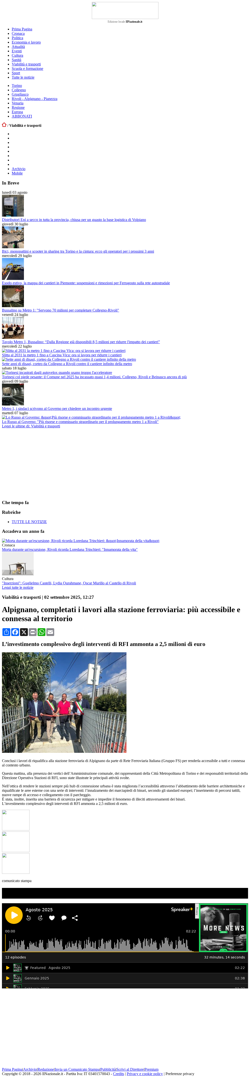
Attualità (18, 47)
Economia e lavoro (26, 42)
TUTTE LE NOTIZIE (29, 522)
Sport (16, 73)
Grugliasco (20, 94)
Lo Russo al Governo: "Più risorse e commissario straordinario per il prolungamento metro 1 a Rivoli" (80, 422)
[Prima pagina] (4, 125)
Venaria (17, 103)
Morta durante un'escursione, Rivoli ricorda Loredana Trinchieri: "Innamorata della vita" (70, 549)
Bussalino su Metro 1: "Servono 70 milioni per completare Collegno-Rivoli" (60, 310)
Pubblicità (108, 1069)
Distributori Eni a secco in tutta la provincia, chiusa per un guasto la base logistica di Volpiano (74, 220)
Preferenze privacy (180, 1074)
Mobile (17, 173)
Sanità (16, 60)
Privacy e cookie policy (145, 1074)
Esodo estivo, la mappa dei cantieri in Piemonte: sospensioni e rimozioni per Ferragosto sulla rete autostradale (86, 283)
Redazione (46, 1069)
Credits (118, 1074)
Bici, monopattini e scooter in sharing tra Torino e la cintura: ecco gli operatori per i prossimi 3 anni (78, 251)
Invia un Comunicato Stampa (77, 1069)
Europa (17, 112)
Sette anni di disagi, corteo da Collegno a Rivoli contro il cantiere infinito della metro (67, 364)
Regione (18, 107)
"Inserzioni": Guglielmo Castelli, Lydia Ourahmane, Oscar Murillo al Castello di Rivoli (69, 583)
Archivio (18, 169)
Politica (17, 38)
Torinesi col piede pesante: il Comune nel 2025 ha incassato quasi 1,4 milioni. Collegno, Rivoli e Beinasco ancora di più (94, 377)
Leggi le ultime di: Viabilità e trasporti (31, 426)
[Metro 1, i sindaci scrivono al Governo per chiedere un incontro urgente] (13, 404)
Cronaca (18, 33)
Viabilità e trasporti (26, 64)
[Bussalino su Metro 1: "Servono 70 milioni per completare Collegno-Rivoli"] (13, 306)
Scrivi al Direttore (130, 1069)
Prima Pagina (22, 29)
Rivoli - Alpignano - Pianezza (34, 99)
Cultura (17, 55)
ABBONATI (22, 116)
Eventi (17, 51)
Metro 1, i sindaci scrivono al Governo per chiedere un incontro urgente (57, 408)
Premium (151, 1069)
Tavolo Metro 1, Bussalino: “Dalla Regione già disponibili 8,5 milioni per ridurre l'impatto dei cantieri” (81, 342)
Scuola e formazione (27, 68)
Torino (17, 85)
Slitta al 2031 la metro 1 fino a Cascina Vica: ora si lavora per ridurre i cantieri (62, 355)
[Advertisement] (38, 463)
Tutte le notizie (23, 77)
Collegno (19, 90)
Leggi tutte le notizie (17, 587)
